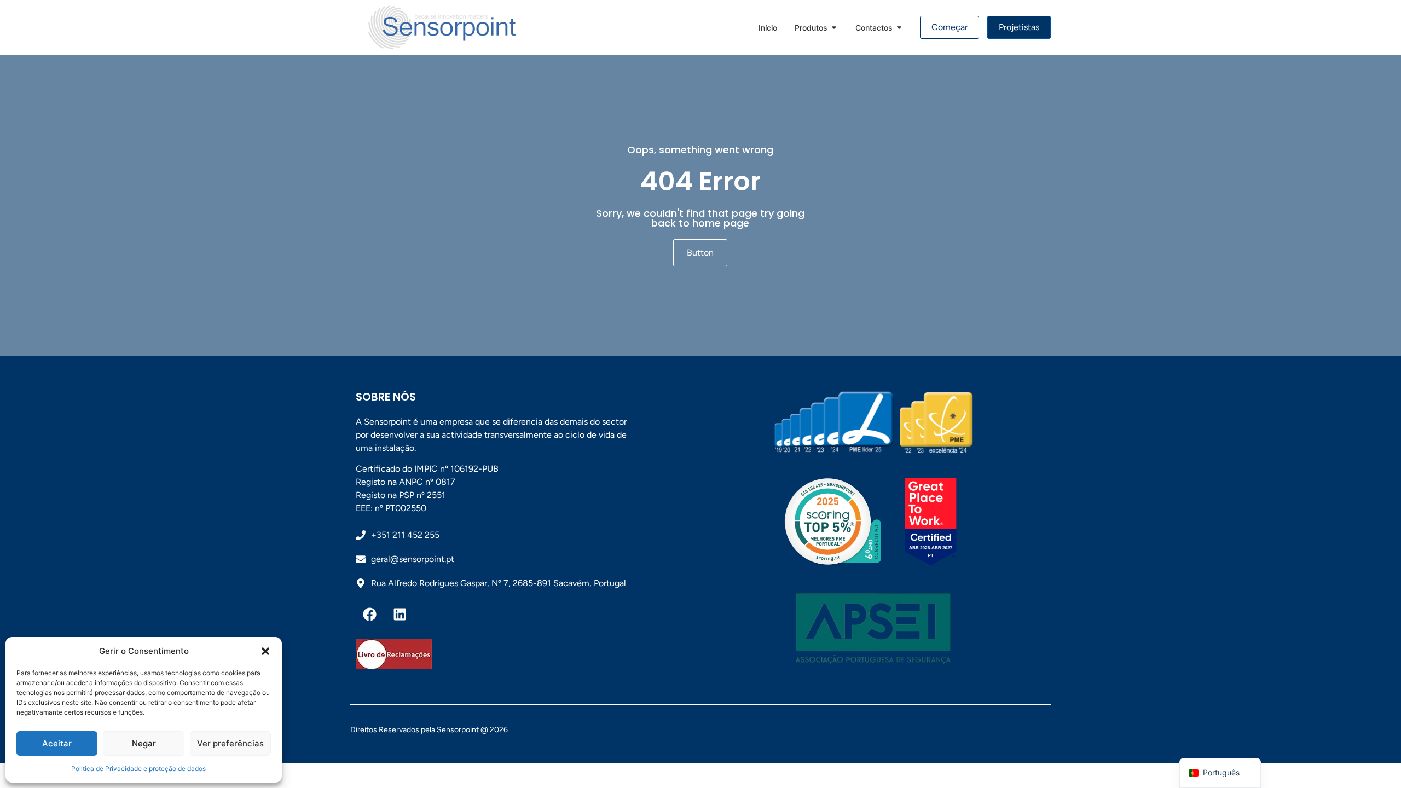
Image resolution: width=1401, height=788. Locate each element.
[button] (265, 651)
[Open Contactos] (899, 27)
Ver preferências (230, 743)
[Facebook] (369, 614)
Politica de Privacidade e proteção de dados (138, 768)
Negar (144, 743)
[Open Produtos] (834, 27)
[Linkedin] (399, 614)
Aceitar (57, 743)
